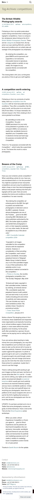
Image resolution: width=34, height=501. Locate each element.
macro (18, 94)
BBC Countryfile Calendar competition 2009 (15, 236)
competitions (27, 24)
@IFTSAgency (11, 484)
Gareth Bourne (14, 447)
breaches (5, 381)
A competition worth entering (16, 89)
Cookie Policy (9, 493)
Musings (20, 167)
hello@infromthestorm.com (14, 480)
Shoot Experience (17, 411)
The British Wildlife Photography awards (12, 20)
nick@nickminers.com (12, 463)
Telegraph (23, 169)
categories (10, 43)
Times (4, 171)
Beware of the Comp (12, 164)
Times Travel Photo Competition (13, 311)
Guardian (13, 94)
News (18, 24)
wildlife (6, 26)
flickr (17, 169)
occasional (25, 379)
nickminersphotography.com (16, 469)
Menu (4, 2)
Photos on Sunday (13, 274)
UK (3, 26)
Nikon (22, 94)
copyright (13, 169)
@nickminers (11, 467)
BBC (27, 167)
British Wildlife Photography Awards (14, 40)
